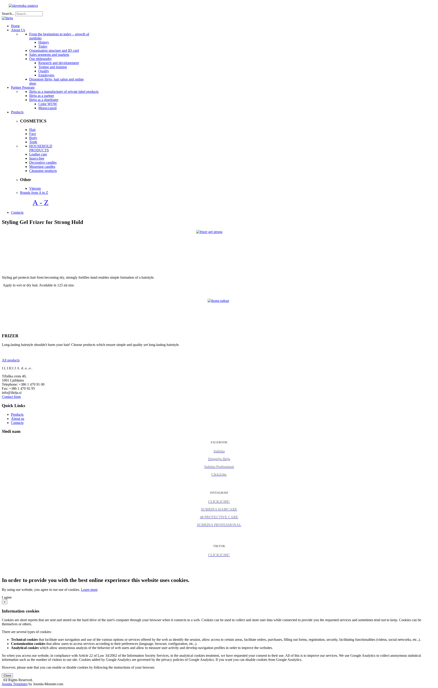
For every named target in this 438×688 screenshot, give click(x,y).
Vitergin (35, 188)
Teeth (33, 142)
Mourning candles (42, 167)
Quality (43, 71)
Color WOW (47, 104)
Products (17, 414)
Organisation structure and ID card (54, 50)
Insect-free (36, 158)
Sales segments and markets (49, 55)
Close (7, 675)
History (43, 42)
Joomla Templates (15, 684)
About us (17, 419)
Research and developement (58, 63)
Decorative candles (43, 162)
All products (11, 360)
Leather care (38, 154)
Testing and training (52, 67)
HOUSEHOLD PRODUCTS (40, 148)
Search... (8, 14)
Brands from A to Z (34, 193)
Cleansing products (43, 171)
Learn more (89, 590)
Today (42, 46)
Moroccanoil (47, 108)
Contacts (17, 423)
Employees (46, 75)
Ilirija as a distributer (43, 100)
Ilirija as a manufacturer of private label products (64, 91)
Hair (32, 130)
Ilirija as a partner (41, 96)
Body (33, 138)
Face (32, 134)
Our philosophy (40, 59)
